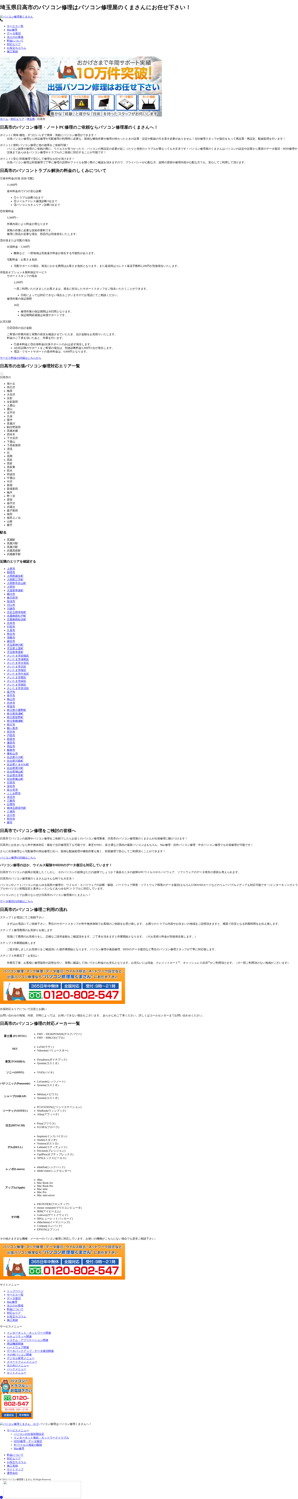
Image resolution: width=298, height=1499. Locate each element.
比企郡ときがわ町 (18, 764)
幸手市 (11, 695)
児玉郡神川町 (15, 644)
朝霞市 (11, 572)
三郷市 (11, 800)
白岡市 (11, 804)
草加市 (11, 706)
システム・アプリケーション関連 (27, 1340)
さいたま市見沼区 (18, 688)
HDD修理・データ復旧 (28, 1441)
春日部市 (12, 597)
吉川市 (11, 815)
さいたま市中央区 (18, 673)
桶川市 (11, 594)
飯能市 (11, 749)
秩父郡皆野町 (15, 717)
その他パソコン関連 (19, 1354)
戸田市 (11, 735)
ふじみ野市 (14, 793)
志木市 (11, 702)
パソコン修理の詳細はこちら (18, 857)
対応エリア (14, 44)
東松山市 (12, 753)
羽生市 (11, 746)
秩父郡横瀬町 (15, 720)
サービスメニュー (18, 1430)
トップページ (15, 1291)
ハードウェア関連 (18, 1347)
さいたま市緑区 (16, 681)
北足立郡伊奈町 (16, 612)
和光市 (11, 818)
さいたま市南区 (16, 684)
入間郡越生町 (15, 575)
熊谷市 (11, 633)
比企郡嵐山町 (15, 778)
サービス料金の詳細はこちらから (20, 357)
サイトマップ (15, 1469)
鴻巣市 (11, 637)
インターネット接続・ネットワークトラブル (41, 1437)
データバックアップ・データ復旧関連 (30, 1351)
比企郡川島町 (15, 760)
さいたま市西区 (16, 677)
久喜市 (11, 630)
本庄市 (11, 797)
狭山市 (11, 699)
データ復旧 (14, 33)
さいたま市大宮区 (18, 662)
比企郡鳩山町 (15, 771)
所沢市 (11, 731)
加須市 (11, 601)
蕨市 (9, 822)
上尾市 (11, 568)
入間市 (11, 586)
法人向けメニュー (18, 1365)
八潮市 (11, 811)
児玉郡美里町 (15, 652)
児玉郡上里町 (15, 648)
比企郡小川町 (15, 757)
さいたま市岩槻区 (18, 655)
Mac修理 (12, 29)
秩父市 (11, 724)
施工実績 (12, 51)
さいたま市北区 (16, 666)
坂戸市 (11, 691)
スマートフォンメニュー (22, 1361)
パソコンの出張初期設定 (29, 1434)
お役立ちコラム (16, 47)
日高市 (11, 782)
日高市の (5, 377)
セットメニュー (16, 1372)
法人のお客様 (15, 37)
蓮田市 (11, 742)
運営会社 (12, 1473)
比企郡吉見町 (15, 775)
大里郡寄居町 (15, 590)
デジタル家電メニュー (20, 1358)
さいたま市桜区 (16, 670)
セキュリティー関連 (19, 1336)
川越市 (11, 608)
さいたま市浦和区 (18, 659)
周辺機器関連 (15, 1343)
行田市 (11, 626)
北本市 (11, 623)
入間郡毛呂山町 (16, 583)
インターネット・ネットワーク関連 (29, 1332)
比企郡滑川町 (15, 768)
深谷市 (11, 786)
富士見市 (12, 789)
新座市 (11, 739)
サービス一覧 (15, 26)
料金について (15, 40)
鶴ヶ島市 (12, 728)
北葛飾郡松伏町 (16, 619)
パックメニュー (16, 1369)
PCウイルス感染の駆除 (28, 1444)
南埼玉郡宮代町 (16, 807)
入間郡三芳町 (15, 579)
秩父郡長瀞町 (15, 713)
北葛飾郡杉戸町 (16, 615)
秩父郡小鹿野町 (16, 710)
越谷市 (11, 641)
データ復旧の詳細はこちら (16, 901)
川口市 (11, 604)
